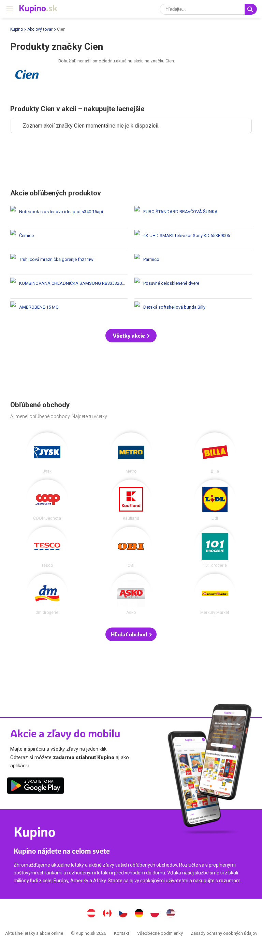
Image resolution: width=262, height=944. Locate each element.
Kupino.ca (107, 914)
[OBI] (131, 547)
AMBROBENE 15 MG (69, 310)
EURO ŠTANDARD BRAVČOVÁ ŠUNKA (193, 215)
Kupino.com (170, 914)
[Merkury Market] (214, 594)
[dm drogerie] (47, 594)
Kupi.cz (123, 914)
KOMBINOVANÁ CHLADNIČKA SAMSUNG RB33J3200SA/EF (69, 286)
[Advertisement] (131, 160)
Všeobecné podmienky (160, 933)
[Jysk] (47, 452)
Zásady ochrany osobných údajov (224, 933)
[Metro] (131, 452)
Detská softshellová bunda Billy (193, 310)
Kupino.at (91, 914)
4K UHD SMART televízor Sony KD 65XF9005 (193, 239)
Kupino (16, 29)
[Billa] (214, 452)
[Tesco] (47, 547)
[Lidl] (214, 500)
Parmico (193, 263)
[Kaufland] (131, 500)
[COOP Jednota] (47, 500)
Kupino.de (139, 914)
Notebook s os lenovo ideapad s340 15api (69, 215)
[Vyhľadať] (251, 9)
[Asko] (131, 594)
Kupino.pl (155, 914)
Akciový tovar (40, 29)
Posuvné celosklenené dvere (193, 286)
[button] (131, 335)
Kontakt (121, 933)
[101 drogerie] (214, 547)
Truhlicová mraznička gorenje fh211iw (69, 263)
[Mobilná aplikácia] (35, 787)
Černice (69, 239)
